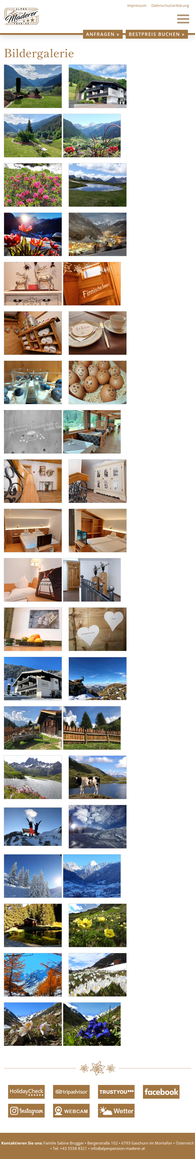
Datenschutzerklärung (170, 5)
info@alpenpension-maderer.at (118, 1148)
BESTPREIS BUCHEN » (157, 34)
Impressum (137, 5)
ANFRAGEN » (103, 34)
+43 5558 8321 (73, 1148)
